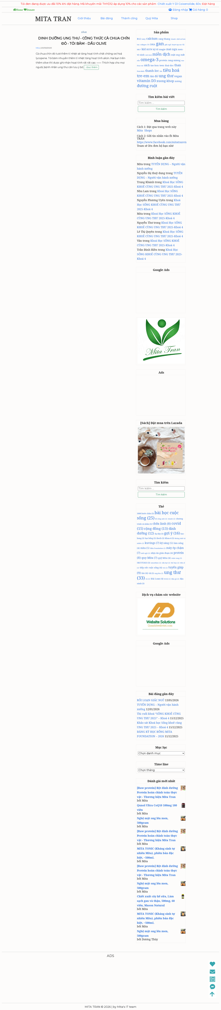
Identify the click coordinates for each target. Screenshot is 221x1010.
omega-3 (149, 59)
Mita (38, 48)
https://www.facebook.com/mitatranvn (162, 142)
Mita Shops (144, 130)
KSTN (149, 49)
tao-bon (154, 65)
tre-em (143, 75)
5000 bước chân (145, 513)
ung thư (166, 75)
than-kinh (140, 71)
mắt (183, 54)
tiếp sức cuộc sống (151, 567)
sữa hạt (166, 563)
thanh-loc (152, 70)
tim (161, 71)
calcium (152, 38)
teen (162, 65)
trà (165, 568)
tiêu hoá (171, 70)
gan (160, 44)
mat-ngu (171, 49)
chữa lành (162, 524)
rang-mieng (174, 60)
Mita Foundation (158, 548)
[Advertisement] (162, 292)
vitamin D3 (146, 80)
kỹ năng (166, 543)
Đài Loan (157, 578)
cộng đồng (156, 528)
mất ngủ (145, 553)
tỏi (151, 573)
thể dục (175, 563)
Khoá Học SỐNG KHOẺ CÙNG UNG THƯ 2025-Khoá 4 (158, 204)
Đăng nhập (180, 9)
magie (162, 49)
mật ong (175, 54)
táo (144, 573)
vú (148, 579)
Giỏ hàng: (200, 9)
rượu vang (176, 558)
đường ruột (147, 85)
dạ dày (159, 533)
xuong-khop (165, 81)
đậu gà (175, 579)
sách (147, 65)
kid (144, 49)
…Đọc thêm (91, 68)
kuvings (152, 543)
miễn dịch (161, 54)
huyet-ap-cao (177, 45)
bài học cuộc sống (158, 515)
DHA (152, 44)
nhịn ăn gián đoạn (162, 552)
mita (144, 548)
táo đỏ (154, 76)
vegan (178, 76)
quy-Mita (149, 558)
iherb (160, 538)
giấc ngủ (168, 45)
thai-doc (169, 65)
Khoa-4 (169, 538)
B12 (139, 38)
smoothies (156, 563)
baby (144, 39)
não (138, 60)
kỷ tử (155, 49)
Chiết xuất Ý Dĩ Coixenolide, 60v (155, 4)
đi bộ (167, 579)
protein (163, 60)
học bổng (150, 538)
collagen (143, 45)
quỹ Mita (164, 557)
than (177, 65)
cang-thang (164, 38)
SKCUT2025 (143, 562)
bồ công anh (161, 519)
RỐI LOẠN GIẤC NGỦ (150, 700)
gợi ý (172, 533)
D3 (148, 45)
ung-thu (159, 573)
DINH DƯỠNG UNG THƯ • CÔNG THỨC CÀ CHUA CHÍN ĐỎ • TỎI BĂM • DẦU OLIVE (84, 41)
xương (178, 81)
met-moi (148, 55)
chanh (173, 39)
